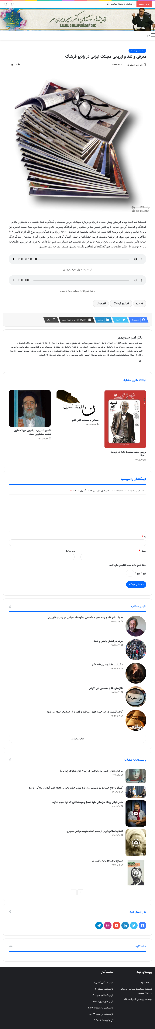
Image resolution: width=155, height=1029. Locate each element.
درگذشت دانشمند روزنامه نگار (107, 665)
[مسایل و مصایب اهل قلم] (78, 403)
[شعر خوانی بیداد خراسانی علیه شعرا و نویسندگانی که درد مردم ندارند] (136, 813)
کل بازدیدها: (107, 1020)
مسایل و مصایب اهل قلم (85, 420)
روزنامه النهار (146, 983)
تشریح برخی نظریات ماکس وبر (107, 861)
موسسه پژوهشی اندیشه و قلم (138, 999)
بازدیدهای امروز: (105, 989)
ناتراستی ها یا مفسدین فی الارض (119, 4)
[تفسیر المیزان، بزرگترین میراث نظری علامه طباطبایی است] (30, 408)
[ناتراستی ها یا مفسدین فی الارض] (136, 696)
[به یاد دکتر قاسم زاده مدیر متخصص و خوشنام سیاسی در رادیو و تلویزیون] (136, 626)
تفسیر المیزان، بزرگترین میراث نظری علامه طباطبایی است (32, 432)
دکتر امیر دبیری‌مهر (135, 65)
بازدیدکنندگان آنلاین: (103, 983)
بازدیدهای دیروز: (105, 1001)
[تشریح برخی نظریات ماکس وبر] (136, 873)
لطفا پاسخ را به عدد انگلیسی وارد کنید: (127, 565)
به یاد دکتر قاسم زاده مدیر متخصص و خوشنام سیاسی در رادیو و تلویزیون (85, 617)
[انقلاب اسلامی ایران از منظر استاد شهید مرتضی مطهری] (136, 842)
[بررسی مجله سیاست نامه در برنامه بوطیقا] (125, 419)
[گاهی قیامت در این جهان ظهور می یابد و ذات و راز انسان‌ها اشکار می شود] (136, 720)
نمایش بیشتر (77, 738)
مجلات (100, 303)
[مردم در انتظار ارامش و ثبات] (136, 649)
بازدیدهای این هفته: (103, 1008)
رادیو (138, 303)
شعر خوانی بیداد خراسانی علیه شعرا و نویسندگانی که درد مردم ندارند (87, 802)
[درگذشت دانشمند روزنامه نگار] (136, 673)
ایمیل (142, 551)
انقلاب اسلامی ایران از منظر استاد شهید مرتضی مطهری (95, 831)
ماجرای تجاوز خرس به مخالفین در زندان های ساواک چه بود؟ (91, 771)
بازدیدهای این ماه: (104, 1014)
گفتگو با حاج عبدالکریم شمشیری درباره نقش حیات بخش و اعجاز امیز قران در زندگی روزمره (76, 788)
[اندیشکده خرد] (77, 19)
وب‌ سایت (70, 551)
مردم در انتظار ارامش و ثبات (108, 641)
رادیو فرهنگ (120, 303)
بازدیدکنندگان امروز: (103, 995)
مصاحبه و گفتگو (137, 50)
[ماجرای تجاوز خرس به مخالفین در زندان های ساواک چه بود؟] (136, 776)
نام (144, 536)
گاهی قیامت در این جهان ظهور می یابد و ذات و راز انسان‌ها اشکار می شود (84, 712)
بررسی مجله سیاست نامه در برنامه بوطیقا (128, 454)
